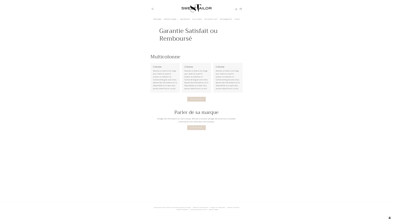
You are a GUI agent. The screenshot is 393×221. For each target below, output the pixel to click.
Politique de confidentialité (218, 207)
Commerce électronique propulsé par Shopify (178, 207)
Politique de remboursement (200, 207)
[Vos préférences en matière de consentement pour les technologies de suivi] (389, 217)
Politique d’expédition (182, 209)
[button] (152, 9)
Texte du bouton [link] (196, 99)
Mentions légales (214, 209)
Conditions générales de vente (198, 209)
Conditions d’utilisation (233, 207)
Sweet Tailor (162, 207)
